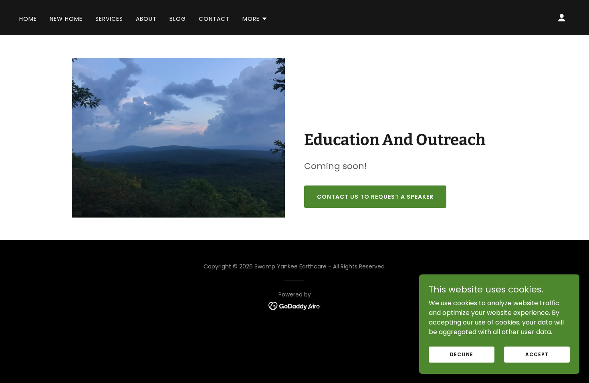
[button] (255, 19)
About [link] (146, 19)
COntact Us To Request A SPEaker (375, 197)
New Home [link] (66, 19)
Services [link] (109, 19)
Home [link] (28, 19)
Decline (461, 354)
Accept (536, 354)
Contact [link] (214, 19)
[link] (294, 305)
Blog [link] (177, 19)
